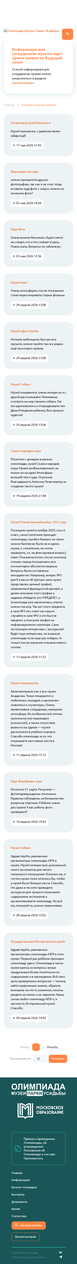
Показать (58, 1058)
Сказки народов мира (26, 451)
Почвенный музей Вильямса (30, 123)
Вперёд (52, 1047)
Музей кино (19, 282)
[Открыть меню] (67, 34)
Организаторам (23, 83)
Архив (16, 1208)
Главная (9, 105)
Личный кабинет (31, 1225)
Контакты (18, 1194)
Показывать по (20, 1058)
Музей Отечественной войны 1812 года (38, 522)
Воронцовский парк (24, 171)
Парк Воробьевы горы (26, 781)
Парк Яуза (18, 229)
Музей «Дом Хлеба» (24, 331)
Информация (21, 1179)
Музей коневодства (24, 683)
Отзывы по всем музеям (39, 105)
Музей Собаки (21, 384)
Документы (19, 1201)
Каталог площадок (24, 1187)
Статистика (19, 1216)
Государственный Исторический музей (38, 941)
